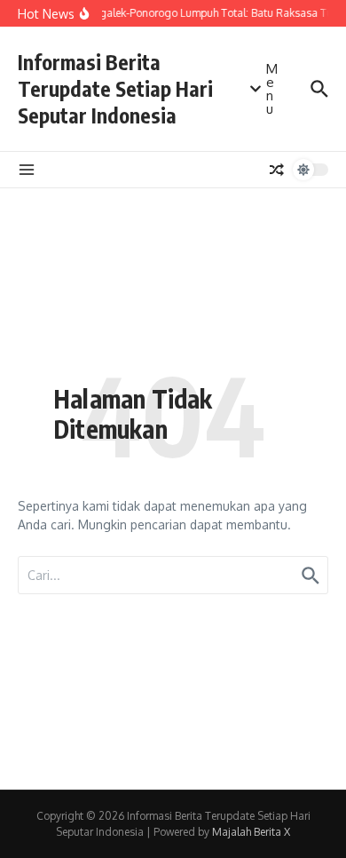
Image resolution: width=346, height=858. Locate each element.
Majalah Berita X (251, 831)
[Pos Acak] (277, 170)
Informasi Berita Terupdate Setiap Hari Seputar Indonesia (115, 88)
